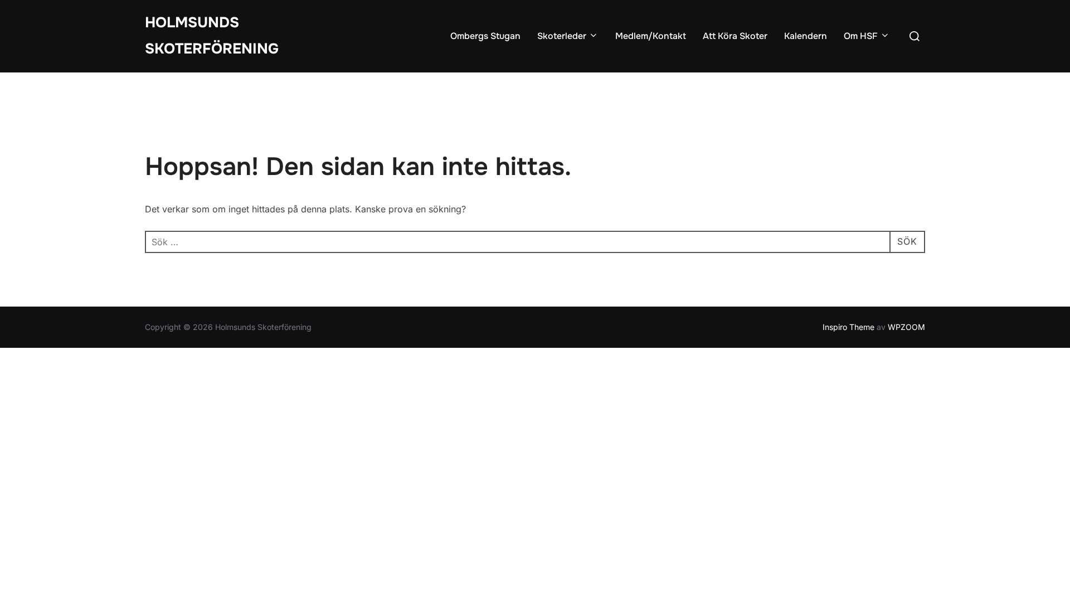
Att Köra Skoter (735, 36)
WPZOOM (906, 327)
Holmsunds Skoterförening (212, 35)
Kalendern (805, 36)
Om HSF (861, 36)
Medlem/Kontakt (650, 36)
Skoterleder (561, 36)
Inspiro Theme (848, 327)
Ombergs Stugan (485, 36)
